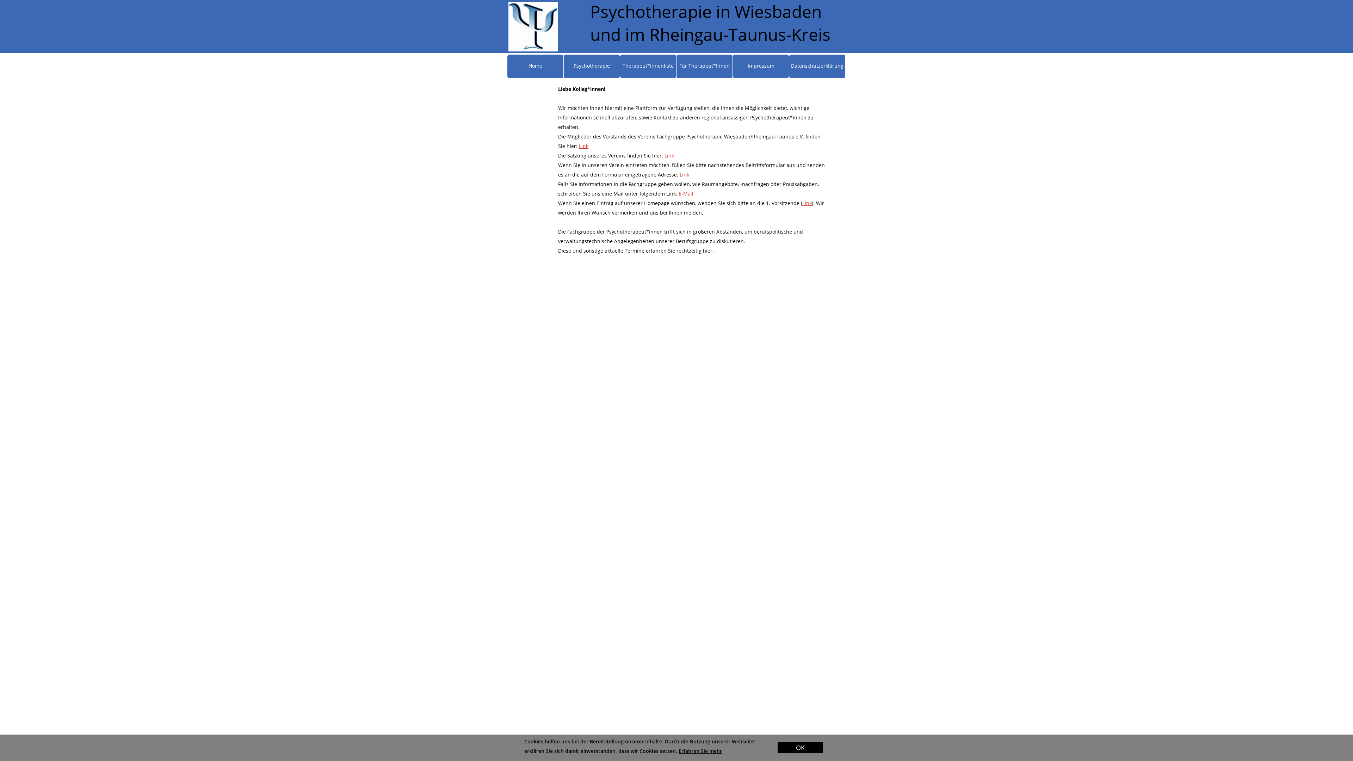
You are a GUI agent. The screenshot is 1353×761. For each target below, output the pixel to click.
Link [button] (583, 146)
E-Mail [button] (686, 193)
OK (800, 747)
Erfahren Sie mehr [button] (700, 751)
